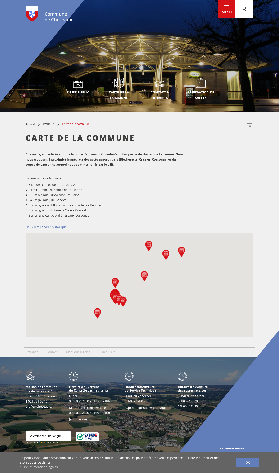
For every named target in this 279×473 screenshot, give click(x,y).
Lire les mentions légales (40, 467)
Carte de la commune (76, 124)
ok (248, 462)
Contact (52, 352)
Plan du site (107, 352)
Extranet (32, 352)
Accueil (30, 124)
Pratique (48, 124)
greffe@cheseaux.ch (40, 406)
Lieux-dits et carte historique (46, 227)
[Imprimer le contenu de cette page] (249, 125)
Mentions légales (78, 352)
